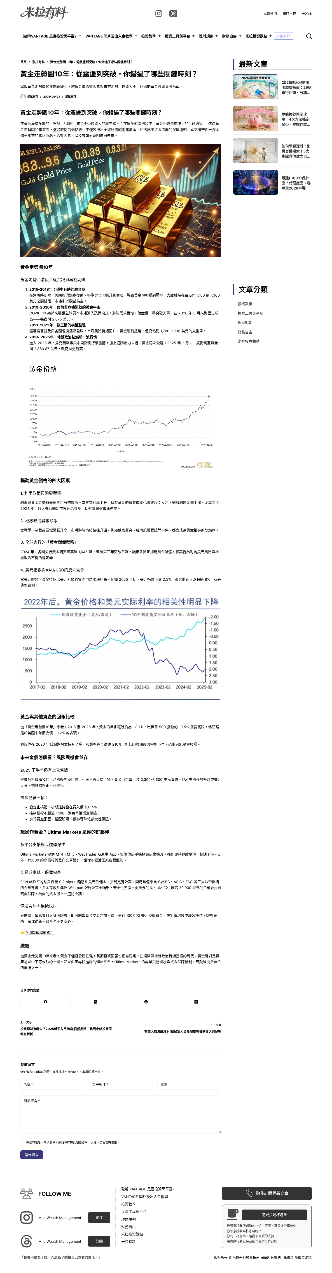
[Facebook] (46, 1002)
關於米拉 (289, 13)
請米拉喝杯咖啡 (274, 1214)
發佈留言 (31, 1155)
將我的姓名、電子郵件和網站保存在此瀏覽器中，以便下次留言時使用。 (73, 1142)
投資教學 (148, 36)
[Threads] (173, 13)
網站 (164, 1084)
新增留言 (32, 1101)
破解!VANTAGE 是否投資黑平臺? (50, 36)
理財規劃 (206, 36)
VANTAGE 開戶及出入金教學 (109, 36)
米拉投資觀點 (256, 36)
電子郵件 (100, 1084)
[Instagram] (159, 13)
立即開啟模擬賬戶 (39, 932)
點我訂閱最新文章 (272, 1193)
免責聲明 (270, 13)
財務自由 (229, 36)
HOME (307, 13)
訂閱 (99, 1241)
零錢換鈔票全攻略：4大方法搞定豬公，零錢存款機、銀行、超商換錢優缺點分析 (296, 124)
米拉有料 (283, 36)
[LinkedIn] (196, 1002)
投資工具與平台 (177, 36)
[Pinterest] (146, 1002)
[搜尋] (309, 36)
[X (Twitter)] (96, 1002)
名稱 (28, 1084)
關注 (99, 1217)
